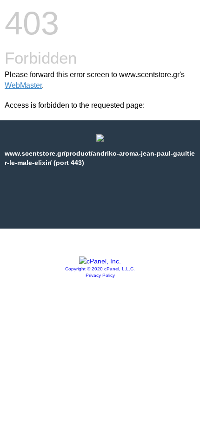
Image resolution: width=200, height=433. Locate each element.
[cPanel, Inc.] (100, 261)
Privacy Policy (100, 275)
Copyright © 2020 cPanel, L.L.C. (100, 268)
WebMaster (23, 85)
